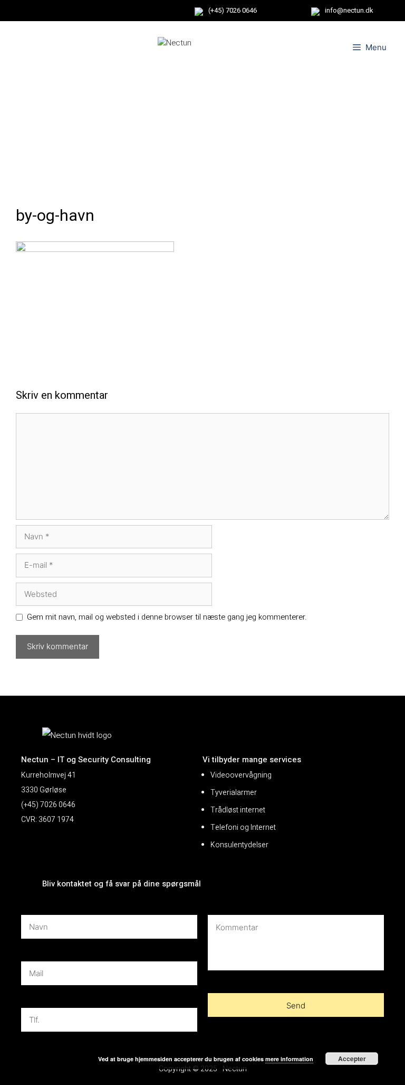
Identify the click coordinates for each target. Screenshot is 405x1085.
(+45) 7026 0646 (232, 10)
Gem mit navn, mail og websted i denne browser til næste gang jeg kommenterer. (167, 617)
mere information (289, 1059)
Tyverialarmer (233, 792)
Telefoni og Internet (243, 827)
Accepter (352, 1058)
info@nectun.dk (349, 10)
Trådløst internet (237, 810)
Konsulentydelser (239, 844)
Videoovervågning (241, 775)
